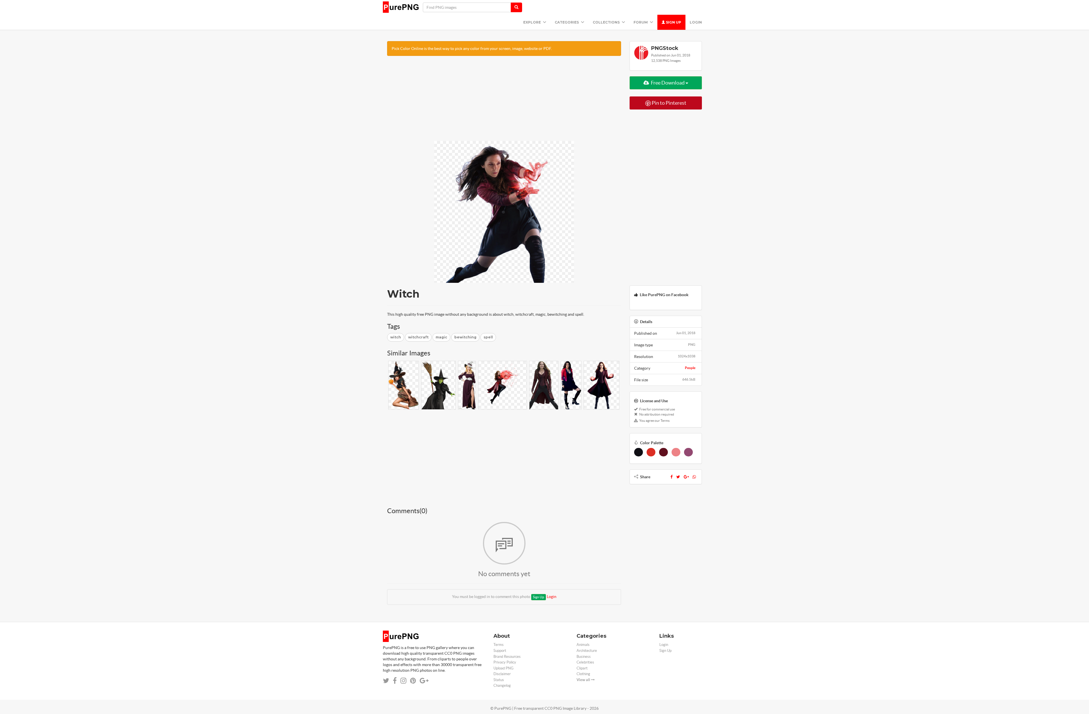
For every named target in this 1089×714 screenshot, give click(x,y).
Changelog (502, 685)
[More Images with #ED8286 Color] (676, 452)
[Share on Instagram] (403, 680)
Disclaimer (502, 674)
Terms (498, 645)
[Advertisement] (504, 101)
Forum (641, 22)
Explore (532, 22)
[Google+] (686, 477)
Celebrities (585, 662)
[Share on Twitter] (386, 680)
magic (441, 337)
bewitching (465, 337)
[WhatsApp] (694, 477)
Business (584, 656)
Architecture (587, 650)
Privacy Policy (504, 662)
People (690, 368)
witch (395, 337)
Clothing (583, 674)
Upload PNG (503, 668)
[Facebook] (671, 477)
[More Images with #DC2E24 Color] (651, 452)
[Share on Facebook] (395, 680)
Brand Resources (507, 656)
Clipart (582, 668)
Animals (583, 645)
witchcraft (418, 337)
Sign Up (673, 22)
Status (498, 680)
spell (488, 337)
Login (696, 22)
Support (499, 650)
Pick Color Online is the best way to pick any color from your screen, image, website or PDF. (472, 48)
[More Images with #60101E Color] (663, 452)
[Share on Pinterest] (413, 680)
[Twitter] (678, 477)
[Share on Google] (424, 680)
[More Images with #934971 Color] (688, 452)
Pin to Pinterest (668, 103)
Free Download (667, 83)
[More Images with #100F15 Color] (638, 452)
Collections (607, 22)
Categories (567, 22)
